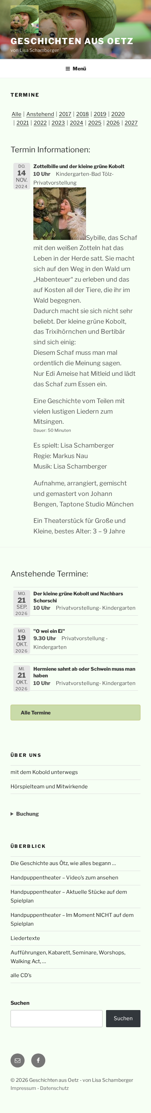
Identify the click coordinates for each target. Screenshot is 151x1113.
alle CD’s (21, 975)
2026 (113, 123)
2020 (118, 114)
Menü (79, 68)
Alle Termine (36, 713)
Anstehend (40, 114)
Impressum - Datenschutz (40, 1088)
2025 (94, 123)
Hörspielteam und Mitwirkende (49, 786)
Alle (16, 114)
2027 (131, 123)
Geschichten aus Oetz (72, 41)
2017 (65, 114)
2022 (40, 123)
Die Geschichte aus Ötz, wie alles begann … (63, 863)
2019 (100, 114)
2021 (23, 123)
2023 (58, 123)
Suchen (20, 1003)
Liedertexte (25, 938)
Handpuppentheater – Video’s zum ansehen (64, 877)
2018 (82, 114)
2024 (76, 123)
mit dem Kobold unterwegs (44, 772)
